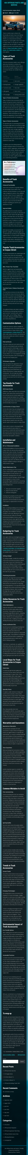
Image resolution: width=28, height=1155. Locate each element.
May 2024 (6, 1112)
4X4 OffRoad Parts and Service (14, 4)
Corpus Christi (16, 1051)
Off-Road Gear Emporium (10, 1127)
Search (4, 1059)
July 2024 (6, 1106)
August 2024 (7, 1103)
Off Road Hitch (21, 1054)
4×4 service (7, 1124)
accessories (9, 1051)
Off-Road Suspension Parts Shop (12, 1131)
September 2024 (8, 1100)
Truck (21, 1051)
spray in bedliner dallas (9, 1054)
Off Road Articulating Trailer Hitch (12, 1083)
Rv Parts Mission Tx (9, 1077)
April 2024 (6, 1115)
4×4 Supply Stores (8, 1074)
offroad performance (9, 1137)
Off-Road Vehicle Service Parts (11, 1134)
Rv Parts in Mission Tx (9, 1080)
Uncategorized (7, 1140)
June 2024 (6, 1109)
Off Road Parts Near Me (10, 1070)
